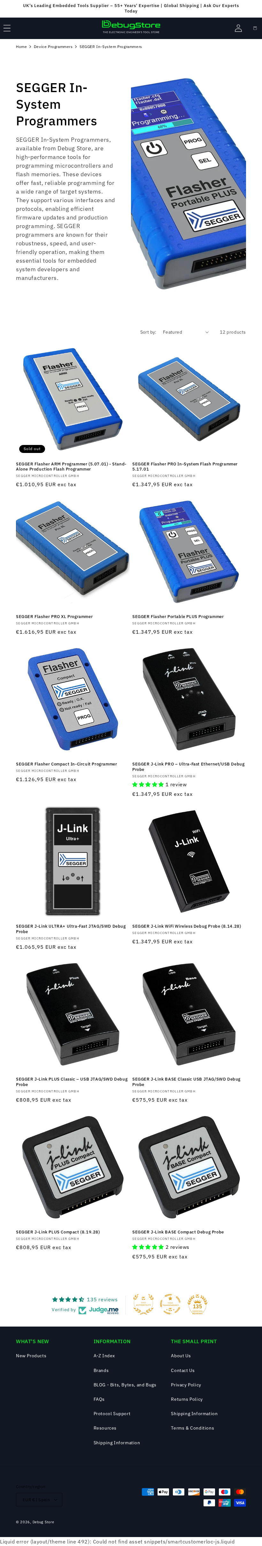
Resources (105, 1428)
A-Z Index (104, 1356)
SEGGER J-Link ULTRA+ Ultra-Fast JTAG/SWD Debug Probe (71, 929)
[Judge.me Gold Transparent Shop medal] (170, 1304)
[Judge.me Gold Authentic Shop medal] (143, 1304)
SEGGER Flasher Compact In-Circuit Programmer (66, 764)
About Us (181, 1356)
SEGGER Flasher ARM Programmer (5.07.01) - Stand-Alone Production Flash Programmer (71, 467)
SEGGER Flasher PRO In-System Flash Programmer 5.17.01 (185, 467)
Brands (101, 1370)
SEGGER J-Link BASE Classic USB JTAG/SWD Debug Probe (186, 1082)
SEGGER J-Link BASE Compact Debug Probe (178, 1232)
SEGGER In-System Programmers (111, 46)
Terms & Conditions (192, 1428)
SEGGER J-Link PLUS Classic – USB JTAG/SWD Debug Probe (71, 1082)
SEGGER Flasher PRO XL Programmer (54, 616)
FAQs (99, 1399)
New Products (31, 1356)
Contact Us (183, 1370)
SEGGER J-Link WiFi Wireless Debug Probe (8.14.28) (186, 926)
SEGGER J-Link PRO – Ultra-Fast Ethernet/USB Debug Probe (188, 767)
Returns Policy (187, 1399)
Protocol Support (112, 1413)
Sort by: (148, 332)
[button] (7, 28)
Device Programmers (53, 46)
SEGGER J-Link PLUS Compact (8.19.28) (58, 1232)
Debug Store (43, 1522)
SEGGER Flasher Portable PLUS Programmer (178, 616)
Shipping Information (117, 1443)
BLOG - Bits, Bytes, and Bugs (125, 1385)
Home (21, 46)
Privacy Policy (186, 1385)
